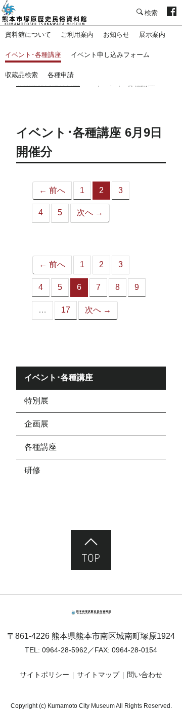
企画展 (36, 423)
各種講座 (40, 447)
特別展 (36, 400)
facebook (171, 12)
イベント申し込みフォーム (110, 54)
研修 (32, 470)
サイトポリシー (44, 675)
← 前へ (52, 190)
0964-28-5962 (64, 650)
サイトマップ (98, 675)
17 (65, 310)
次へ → (90, 212)
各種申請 (61, 75)
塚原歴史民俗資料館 (50, 12)
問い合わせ (144, 675)
